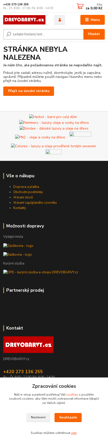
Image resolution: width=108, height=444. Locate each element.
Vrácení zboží (23, 197)
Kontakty (19, 208)
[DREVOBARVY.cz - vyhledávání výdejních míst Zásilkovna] (18, 245)
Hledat (94, 34)
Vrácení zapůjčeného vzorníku (35, 202)
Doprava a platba (26, 187)
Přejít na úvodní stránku (28, 90)
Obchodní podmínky (28, 192)
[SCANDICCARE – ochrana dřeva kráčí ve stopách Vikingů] (80, 137)
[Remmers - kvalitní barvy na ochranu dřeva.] (54, 122)
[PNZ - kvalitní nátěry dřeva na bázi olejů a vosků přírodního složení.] (40, 137)
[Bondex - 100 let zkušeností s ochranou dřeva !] (54, 128)
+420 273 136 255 (16, 4)
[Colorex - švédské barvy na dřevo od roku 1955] (53, 145)
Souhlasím (68, 417)
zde (74, 433)
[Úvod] (24, 19)
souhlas (72, 395)
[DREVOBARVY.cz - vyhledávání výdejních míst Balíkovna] (17, 254)
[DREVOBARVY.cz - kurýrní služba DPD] (40, 272)
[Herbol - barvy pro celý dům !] (53, 116)
